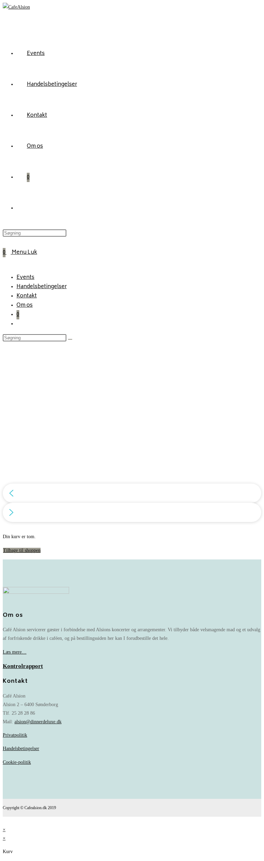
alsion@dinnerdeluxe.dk (38, 721)
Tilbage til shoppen (22, 550)
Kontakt (26, 296)
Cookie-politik (17, 762)
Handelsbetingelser (41, 287)
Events (25, 277)
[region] (132, 432)
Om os (24, 305)
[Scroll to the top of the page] (5, 821)
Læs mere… (14, 652)
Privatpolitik (15, 735)
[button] (132, 493)
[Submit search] (70, 339)
